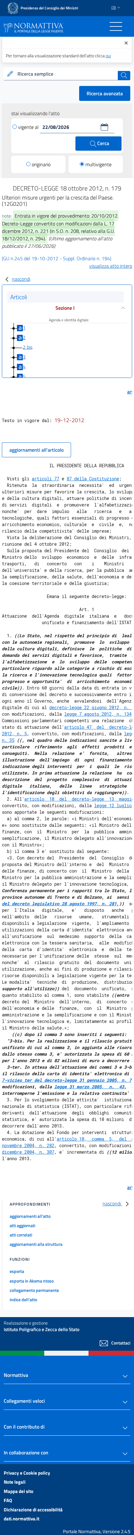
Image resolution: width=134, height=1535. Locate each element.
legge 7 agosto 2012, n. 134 (98, 714)
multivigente (98, 164)
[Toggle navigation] (116, 26)
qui (108, 55)
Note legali (15, 1482)
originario (41, 164)
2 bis (27, 347)
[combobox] (67, 74)
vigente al (29, 127)
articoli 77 (45, 479)
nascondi (21, 279)
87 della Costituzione (93, 479)
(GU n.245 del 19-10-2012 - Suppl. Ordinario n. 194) (56, 258)
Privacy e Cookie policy (27, 1472)
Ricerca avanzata (105, 93)
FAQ (8, 1500)
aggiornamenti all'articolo (36, 450)
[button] (104, 127)
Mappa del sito (18, 1491)
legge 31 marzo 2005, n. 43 (89, 1087)
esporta (17, 1271)
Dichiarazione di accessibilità (33, 1509)
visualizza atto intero (110, 266)
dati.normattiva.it (21, 1518)
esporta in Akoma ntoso (32, 1281)
